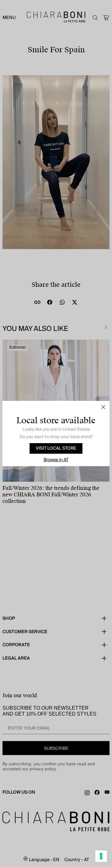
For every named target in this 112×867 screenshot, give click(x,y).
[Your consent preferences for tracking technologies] (101, 856)
